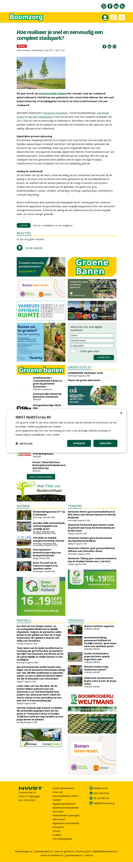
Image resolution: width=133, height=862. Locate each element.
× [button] (121, 413)
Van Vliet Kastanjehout (40, 116)
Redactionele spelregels (66, 815)
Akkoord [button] (105, 443)
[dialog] (66, 431)
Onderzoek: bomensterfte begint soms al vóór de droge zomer (100, 680)
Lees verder (53, 434)
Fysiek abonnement (63, 788)
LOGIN (24, 225)
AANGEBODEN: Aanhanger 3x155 (85, 372)
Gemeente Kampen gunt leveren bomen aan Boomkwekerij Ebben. (90, 539)
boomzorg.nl (83, 851)
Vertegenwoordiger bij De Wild (47, 407)
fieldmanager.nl (23, 851)
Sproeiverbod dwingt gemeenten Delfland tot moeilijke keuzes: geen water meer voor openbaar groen (100, 642)
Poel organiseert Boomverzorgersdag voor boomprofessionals (47, 552)
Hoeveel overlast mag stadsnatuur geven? (96, 668)
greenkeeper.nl (43, 851)
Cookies (57, 834)
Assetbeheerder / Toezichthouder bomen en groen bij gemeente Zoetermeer (47, 382)
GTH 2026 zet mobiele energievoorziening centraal (48, 539)
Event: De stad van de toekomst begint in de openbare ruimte (45, 565)
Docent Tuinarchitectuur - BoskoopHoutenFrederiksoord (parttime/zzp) (48, 465)
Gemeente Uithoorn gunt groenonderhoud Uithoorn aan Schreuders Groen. (91, 550)
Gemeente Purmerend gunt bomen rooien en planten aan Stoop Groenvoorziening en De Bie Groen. (91, 527)
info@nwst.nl (100, 788)
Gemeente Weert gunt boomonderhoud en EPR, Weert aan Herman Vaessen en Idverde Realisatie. (92, 514)
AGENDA (23, 506)
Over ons (58, 792)
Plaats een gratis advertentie (84, 380)
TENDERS (75, 506)
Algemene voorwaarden (66, 823)
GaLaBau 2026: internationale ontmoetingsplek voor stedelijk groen (49, 525)
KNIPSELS (24, 620)
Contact (57, 799)
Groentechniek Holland (53, 93)
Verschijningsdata (62, 838)
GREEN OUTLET (80, 367)
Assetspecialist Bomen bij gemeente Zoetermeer (47, 395)
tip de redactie (34, 247)
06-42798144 (101, 798)
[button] (24, 443)
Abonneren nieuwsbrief (65, 807)
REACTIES (24, 233)
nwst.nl (89, 855)
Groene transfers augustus (99, 626)
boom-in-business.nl (52, 855)
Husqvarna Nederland (55, 112)
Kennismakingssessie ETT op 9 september (49, 513)
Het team (58, 811)
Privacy (57, 830)
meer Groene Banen (41, 476)
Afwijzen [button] (79, 443)
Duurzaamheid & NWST (66, 795)
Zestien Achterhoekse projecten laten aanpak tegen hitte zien (97, 656)
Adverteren (59, 819)
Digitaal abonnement (64, 803)
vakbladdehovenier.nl (104, 851)
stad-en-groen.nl (63, 851)
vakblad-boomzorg (104, 803)
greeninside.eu (74, 855)
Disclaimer (58, 827)
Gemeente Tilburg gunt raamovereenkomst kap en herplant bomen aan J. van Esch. (92, 560)
